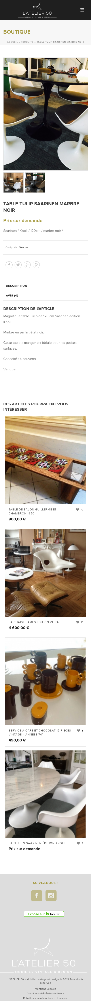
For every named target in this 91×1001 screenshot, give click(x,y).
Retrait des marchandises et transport (45, 998)
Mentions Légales (45, 988)
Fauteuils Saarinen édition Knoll (37, 843)
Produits (27, 42)
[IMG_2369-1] (45, 114)
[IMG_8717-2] (35, 182)
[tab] (47, 286)
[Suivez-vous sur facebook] (36, 895)
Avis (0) (12, 295)
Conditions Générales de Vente (45, 993)
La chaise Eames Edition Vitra (34, 622)
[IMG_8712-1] (13, 182)
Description (16, 286)
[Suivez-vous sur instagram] (51, 895)
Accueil (12, 42)
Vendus (23, 247)
